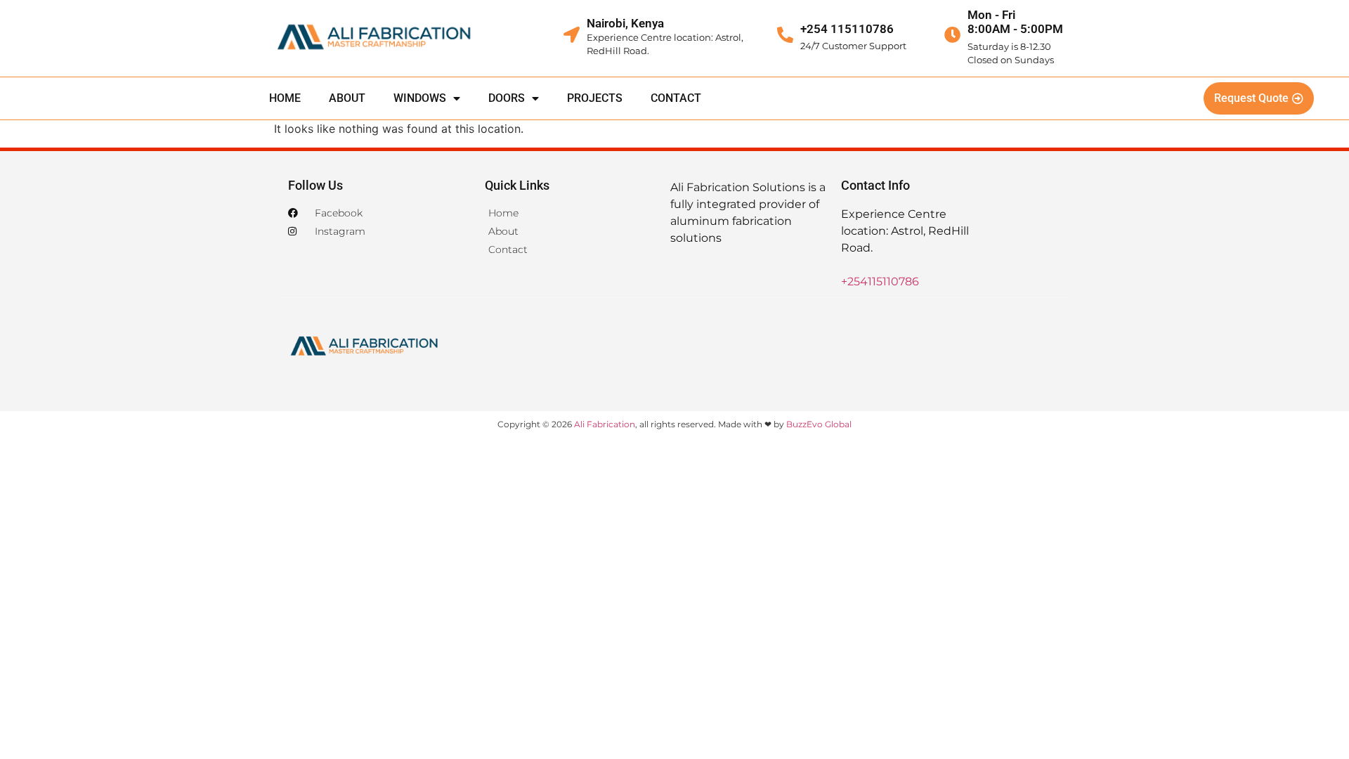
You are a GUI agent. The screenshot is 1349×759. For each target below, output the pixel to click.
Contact (676, 98)
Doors (506, 98)
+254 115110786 (847, 29)
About (347, 98)
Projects (595, 98)
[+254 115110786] (785, 35)
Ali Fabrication (604, 424)
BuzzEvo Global (819, 424)
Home (285, 98)
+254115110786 (880, 281)
